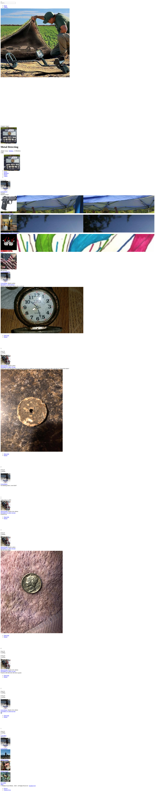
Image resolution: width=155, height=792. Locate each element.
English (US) (32, 785)
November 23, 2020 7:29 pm (8, 513)
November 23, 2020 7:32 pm (8, 548)
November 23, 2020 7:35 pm (8, 367)
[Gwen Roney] (77, 186)
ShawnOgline (4, 365)
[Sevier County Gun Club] (77, 203)
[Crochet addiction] (77, 261)
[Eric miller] (77, 777)
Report (5, 337)
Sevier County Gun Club (7, 214)
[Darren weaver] (77, 766)
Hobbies (11, 151)
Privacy (6, 788)
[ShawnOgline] (77, 360)
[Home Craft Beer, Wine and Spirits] (77, 223)
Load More (3, 735)
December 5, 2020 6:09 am (8, 284)
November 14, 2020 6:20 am (8, 711)
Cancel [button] (3, 126)
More (2, 784)
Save (7, 126)
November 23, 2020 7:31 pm (8, 671)
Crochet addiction (5, 272)
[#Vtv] (77, 242)
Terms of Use (7, 790)
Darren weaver (4, 771)
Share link (6, 335)
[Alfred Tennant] (77, 754)
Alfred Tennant (4, 760)
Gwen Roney (4, 191)
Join (2, 152)
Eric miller (3, 783)
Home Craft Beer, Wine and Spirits (9, 233)
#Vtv (2, 252)
